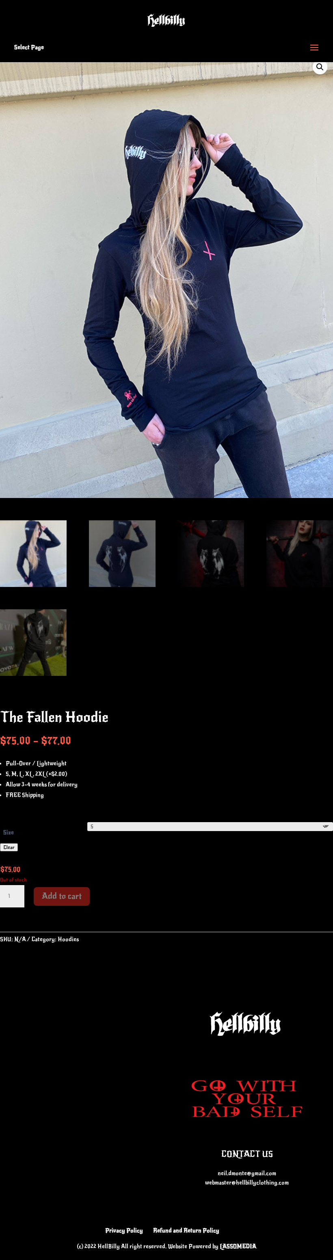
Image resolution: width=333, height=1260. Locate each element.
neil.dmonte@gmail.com (247, 1173)
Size (8, 832)
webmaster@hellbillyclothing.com (247, 1182)
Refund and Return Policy (186, 1230)
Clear (9, 847)
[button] (320, 67)
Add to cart (62, 896)
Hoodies (68, 939)
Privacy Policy (124, 1230)
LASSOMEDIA (238, 1246)
